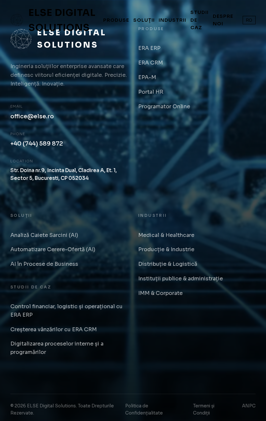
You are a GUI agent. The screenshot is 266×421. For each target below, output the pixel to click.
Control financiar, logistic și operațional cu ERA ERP (66, 310)
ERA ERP (149, 48)
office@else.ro (32, 116)
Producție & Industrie (166, 249)
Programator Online (164, 106)
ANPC (249, 406)
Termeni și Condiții (203, 409)
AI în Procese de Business (44, 264)
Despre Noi (223, 20)
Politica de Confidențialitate (144, 409)
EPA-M (147, 77)
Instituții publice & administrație (180, 278)
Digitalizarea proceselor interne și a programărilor (56, 348)
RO (249, 20)
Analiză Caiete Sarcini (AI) (44, 235)
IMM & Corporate (160, 293)
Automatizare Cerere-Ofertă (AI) (52, 249)
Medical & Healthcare (166, 235)
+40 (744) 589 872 (36, 143)
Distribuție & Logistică (167, 264)
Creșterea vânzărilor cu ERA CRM (53, 329)
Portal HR (150, 91)
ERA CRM (150, 62)
